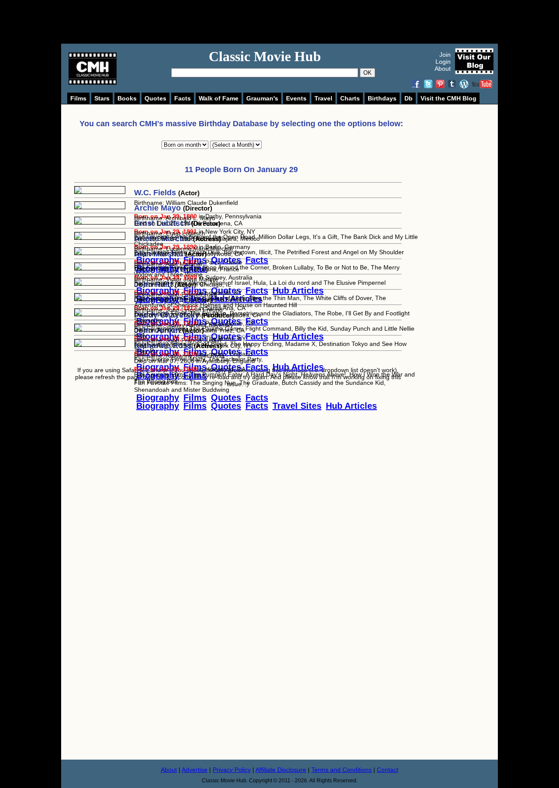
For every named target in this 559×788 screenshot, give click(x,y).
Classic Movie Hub (265, 56)
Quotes (155, 98)
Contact (387, 769)
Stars (102, 98)
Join (445, 54)
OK (367, 72)
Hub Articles (351, 406)
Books (127, 98)
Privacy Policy (232, 769)
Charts (350, 98)
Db (408, 98)
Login (443, 61)
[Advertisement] (289, 21)
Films (78, 98)
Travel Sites (297, 406)
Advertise (194, 769)
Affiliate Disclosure (280, 769)
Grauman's (262, 98)
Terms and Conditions (341, 769)
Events (296, 98)
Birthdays (382, 98)
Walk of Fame (218, 98)
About (443, 68)
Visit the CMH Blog (448, 98)
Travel (323, 98)
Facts (182, 98)
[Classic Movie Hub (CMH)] (93, 82)
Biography (157, 406)
